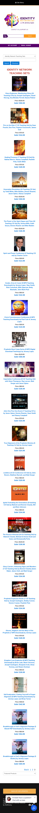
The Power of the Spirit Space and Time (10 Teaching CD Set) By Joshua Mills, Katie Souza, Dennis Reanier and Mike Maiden (19, 223)
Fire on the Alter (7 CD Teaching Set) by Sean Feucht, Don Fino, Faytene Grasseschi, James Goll (19, 127)
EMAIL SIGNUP (26, 45)
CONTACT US (15, 29)
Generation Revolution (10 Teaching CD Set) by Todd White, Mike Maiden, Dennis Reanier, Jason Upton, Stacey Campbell (19, 192)
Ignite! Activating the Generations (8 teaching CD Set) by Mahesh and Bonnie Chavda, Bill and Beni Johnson (19, 505)
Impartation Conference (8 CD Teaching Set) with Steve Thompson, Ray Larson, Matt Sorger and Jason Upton (19, 381)
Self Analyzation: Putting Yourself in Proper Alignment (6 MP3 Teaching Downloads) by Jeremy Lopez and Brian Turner (19, 697)
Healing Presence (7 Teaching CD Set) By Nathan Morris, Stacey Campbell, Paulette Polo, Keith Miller (19, 159)
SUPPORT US (24, 29)
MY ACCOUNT (12, 45)
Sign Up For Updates (19, 791)
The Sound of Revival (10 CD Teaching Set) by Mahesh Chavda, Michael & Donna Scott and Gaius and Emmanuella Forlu (19, 537)
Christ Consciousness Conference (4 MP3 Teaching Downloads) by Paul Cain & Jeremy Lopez (19, 319)
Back (26, 770)
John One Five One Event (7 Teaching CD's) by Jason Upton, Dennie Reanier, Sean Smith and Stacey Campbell (19, 413)
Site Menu (20, 2)
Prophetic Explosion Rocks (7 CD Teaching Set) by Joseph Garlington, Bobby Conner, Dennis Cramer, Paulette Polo (19, 601)
